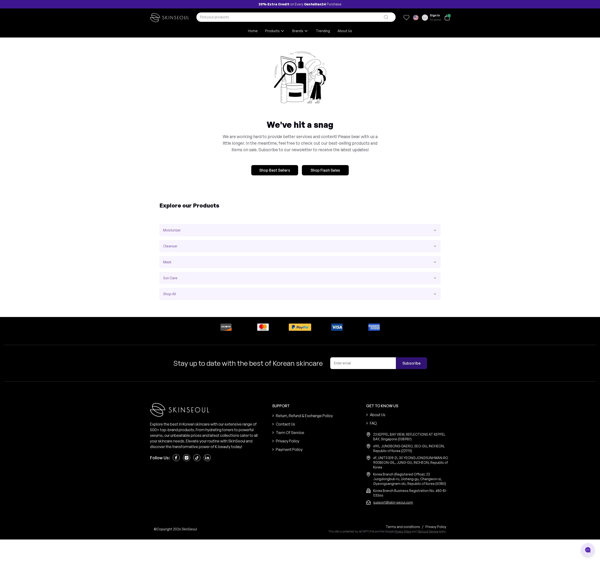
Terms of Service (427, 531)
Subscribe (411, 363)
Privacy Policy (402, 531)
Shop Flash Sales (325, 170)
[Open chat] (587, 549)
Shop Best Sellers (274, 170)
